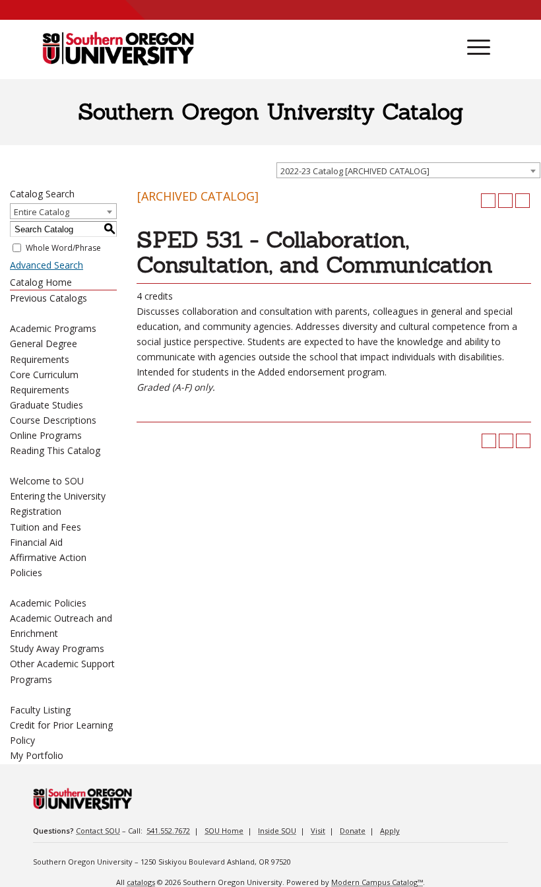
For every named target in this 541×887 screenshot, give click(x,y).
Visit (318, 831)
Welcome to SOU (47, 481)
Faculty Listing (40, 710)
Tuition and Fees (45, 527)
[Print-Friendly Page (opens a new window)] (505, 200)
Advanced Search (46, 265)
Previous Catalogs (48, 298)
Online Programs (46, 435)
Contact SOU (98, 831)
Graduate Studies (46, 405)
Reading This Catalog (55, 450)
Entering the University (58, 496)
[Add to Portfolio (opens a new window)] (488, 200)
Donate (353, 831)
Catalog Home (41, 282)
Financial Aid (36, 542)
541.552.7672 (168, 831)
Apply (390, 831)
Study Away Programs (57, 648)
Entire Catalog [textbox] (41, 212)
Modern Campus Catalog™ (377, 882)
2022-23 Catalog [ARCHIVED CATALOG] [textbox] (355, 171)
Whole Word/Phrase (63, 247)
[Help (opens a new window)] (522, 200)
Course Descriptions (53, 420)
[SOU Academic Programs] (118, 49)
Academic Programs (53, 328)
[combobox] (408, 170)
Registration (35, 511)
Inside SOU (277, 831)
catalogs (141, 882)
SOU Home (224, 831)
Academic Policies (48, 603)
